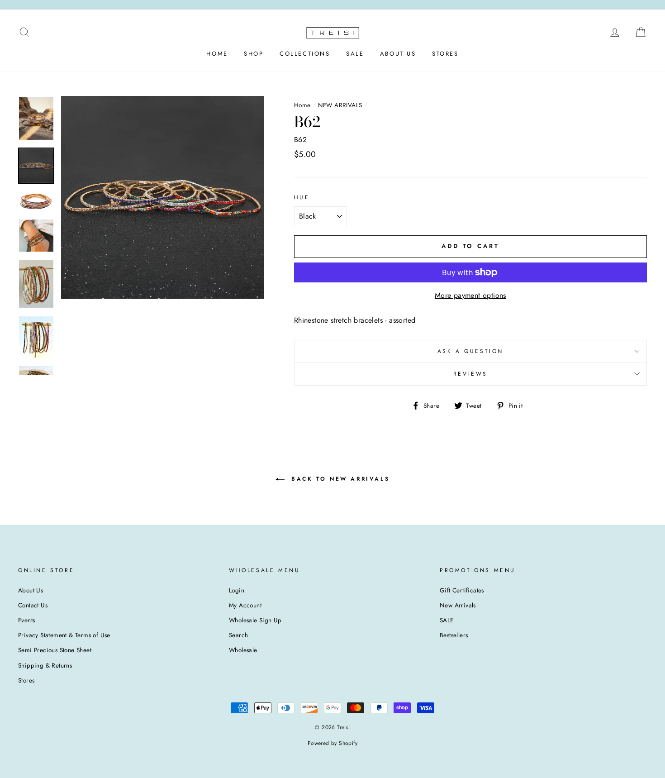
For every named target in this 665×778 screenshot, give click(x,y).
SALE (355, 53)
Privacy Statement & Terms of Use (64, 635)
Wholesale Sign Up (255, 620)
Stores (26, 680)
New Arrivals (458, 605)
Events (26, 620)
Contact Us (33, 605)
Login (236, 590)
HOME (217, 53)
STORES (445, 53)
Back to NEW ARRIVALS (339, 478)
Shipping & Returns (45, 665)
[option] (162, 197)
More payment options (470, 295)
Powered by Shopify (332, 743)
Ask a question (470, 351)
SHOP (253, 53)
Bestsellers (454, 635)
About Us (30, 590)
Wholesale (243, 649)
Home (302, 105)
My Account (245, 605)
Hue (302, 197)
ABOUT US (398, 53)
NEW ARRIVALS (340, 105)
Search (238, 635)
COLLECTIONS (305, 53)
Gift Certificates (462, 590)
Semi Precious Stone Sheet (54, 649)
